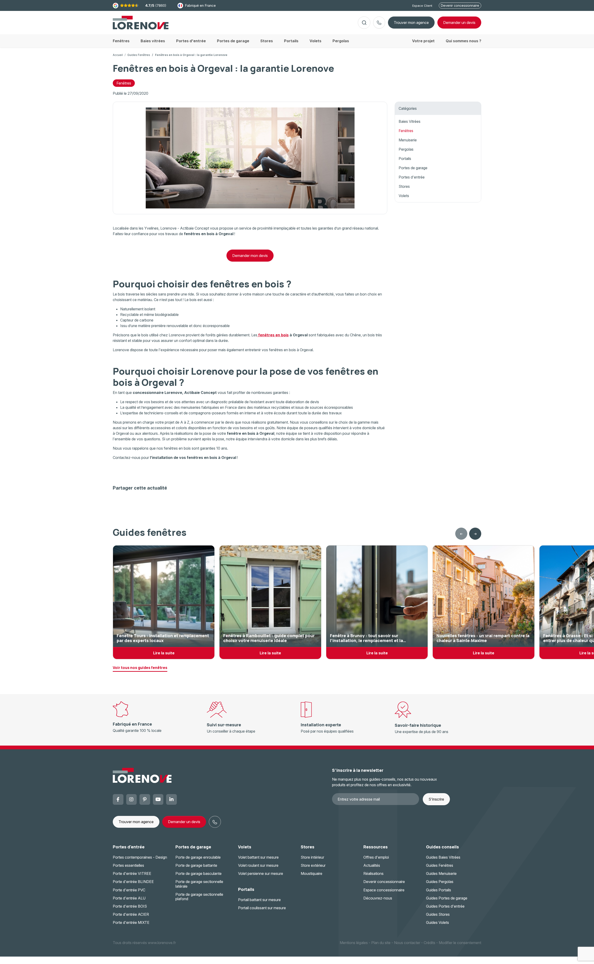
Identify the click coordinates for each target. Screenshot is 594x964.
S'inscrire (436, 799)
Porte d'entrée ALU (129, 898)
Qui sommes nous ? (463, 41)
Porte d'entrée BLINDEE (133, 881)
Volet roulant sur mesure (258, 865)
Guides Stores (438, 914)
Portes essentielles (128, 865)
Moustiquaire (311, 873)
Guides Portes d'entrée (445, 906)
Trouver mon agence (411, 22)
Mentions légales (354, 942)
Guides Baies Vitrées (443, 857)
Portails (405, 158)
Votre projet (423, 41)
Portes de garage (413, 168)
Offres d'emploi (376, 857)
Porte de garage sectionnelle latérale (199, 883)
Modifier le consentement (460, 942)
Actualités (371, 865)
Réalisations (373, 873)
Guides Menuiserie (441, 873)
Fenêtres (123, 83)
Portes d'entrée (412, 177)
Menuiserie (408, 140)
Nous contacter (407, 942)
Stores (404, 186)
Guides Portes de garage (446, 898)
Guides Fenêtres (138, 55)
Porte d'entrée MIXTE (131, 922)
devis (459, 22)
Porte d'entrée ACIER (131, 914)
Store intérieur (312, 857)
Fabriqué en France (200, 5)
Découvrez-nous (377, 898)
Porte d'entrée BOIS (130, 906)
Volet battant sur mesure (258, 857)
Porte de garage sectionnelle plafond (199, 896)
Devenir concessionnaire (460, 5)
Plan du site (381, 942)
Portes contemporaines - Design (140, 857)
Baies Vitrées (409, 121)
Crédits (429, 942)
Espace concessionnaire (383, 890)
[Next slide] (475, 534)
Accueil (118, 55)
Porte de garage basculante (198, 873)
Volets (404, 195)
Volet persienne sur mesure (260, 873)
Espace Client (422, 5)
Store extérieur (313, 865)
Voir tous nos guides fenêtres (140, 667)
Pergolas (406, 149)
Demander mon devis (250, 255)
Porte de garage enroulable (198, 857)
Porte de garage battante (196, 865)
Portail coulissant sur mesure (262, 908)
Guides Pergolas (439, 881)
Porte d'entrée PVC (129, 890)
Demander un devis (184, 821)
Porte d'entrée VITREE (132, 873)
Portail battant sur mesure (259, 899)
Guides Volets (437, 922)
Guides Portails (438, 890)
